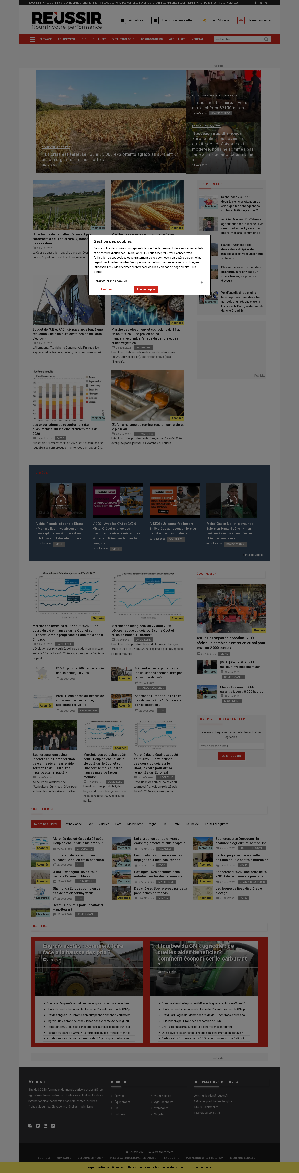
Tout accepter (145, 289)
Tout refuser (104, 289)
